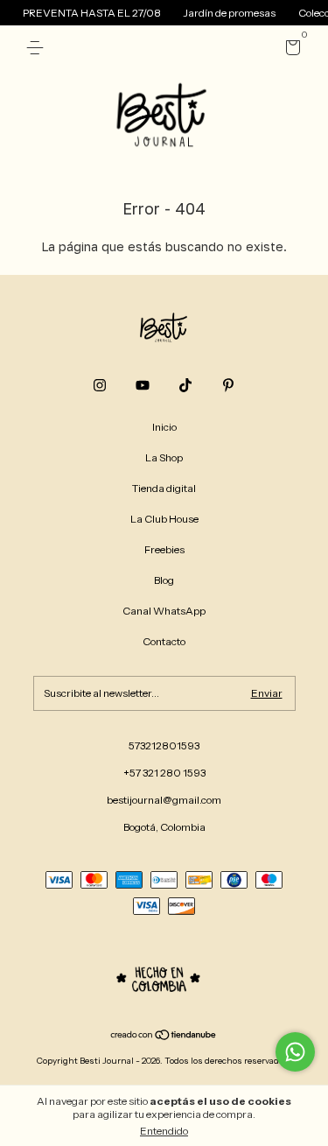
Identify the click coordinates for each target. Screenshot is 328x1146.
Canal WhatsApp (164, 610)
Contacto (164, 641)
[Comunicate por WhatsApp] (295, 1052)
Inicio (164, 426)
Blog (164, 580)
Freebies (164, 549)
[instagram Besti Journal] (100, 385)
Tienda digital (164, 488)
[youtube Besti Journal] (143, 385)
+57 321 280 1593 (164, 772)
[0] (290, 50)
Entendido (164, 1130)
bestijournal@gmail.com (164, 799)
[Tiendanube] (164, 1036)
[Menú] (38, 47)
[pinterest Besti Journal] (228, 385)
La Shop (164, 457)
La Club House (164, 518)
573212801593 (164, 745)
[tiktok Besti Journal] (185, 385)
